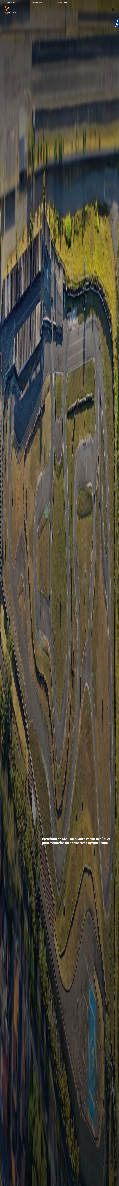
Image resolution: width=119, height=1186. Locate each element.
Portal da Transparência (63, 2)
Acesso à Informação (37, 2)
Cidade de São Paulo (12, 2)
